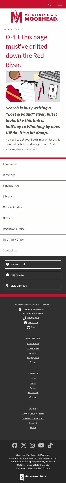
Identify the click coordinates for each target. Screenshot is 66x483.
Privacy (46, 468)
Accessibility (34, 468)
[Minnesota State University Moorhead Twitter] (23, 446)
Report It (33, 423)
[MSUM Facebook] (14, 446)
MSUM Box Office (13, 240)
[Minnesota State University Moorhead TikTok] (50, 446)
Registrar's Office (14, 229)
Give (33, 327)
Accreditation (33, 343)
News (6, 218)
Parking (33, 388)
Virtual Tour (33, 392)
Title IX (33, 427)
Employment (33, 357)
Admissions (10, 164)
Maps (33, 378)
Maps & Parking (12, 207)
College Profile (33, 348)
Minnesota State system (37, 458)
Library (7, 197)
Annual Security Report (33, 413)
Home (6, 29)
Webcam (33, 397)
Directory (9, 175)
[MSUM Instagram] (32, 446)
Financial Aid (11, 186)
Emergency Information (33, 418)
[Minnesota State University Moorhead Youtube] (41, 446)
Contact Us (10, 250)
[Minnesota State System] (33, 477)
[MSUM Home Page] (33, 17)
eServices (33, 362)
